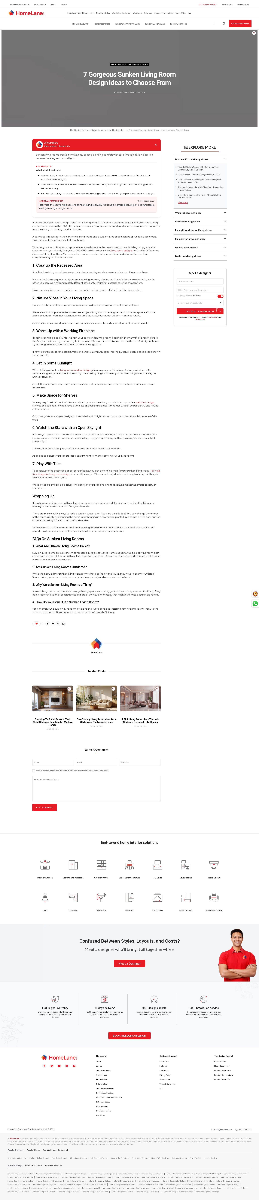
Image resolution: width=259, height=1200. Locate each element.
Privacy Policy (101, 1079)
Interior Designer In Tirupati (18, 1192)
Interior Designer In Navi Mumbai (122, 1184)
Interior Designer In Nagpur (70, 1184)
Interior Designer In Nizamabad (178, 1184)
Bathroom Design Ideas (188, 256)
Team (98, 1061)
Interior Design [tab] (14, 1165)
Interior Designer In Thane (210, 1188)
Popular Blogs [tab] (33, 1150)
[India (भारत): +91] (180, 290)
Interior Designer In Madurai (174, 1181)
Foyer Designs (195, 1158)
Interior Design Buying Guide (127, 24)
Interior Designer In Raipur (64, 1188)
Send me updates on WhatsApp (189, 296)
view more (183, 202)
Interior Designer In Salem (113, 1188)
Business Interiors (103, 1111)
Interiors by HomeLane (155, 24)
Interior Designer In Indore (207, 1177)
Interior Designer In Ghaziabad (100, 1177)
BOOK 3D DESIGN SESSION (200, 311)
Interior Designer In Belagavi (76, 1174)
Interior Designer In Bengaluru (103, 1174)
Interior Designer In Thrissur (236, 1188)
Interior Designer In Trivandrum (95, 1192)
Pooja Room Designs (140, 1158)
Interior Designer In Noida (204, 1184)
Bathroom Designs (179, 1158)
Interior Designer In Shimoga (138, 1188)
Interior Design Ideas (222, 1070)
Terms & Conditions (167, 1084)
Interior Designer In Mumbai (228, 1181)
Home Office (180, 13)
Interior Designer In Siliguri (163, 1188)
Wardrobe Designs (59, 1158)
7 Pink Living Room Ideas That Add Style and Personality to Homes (140, 721)
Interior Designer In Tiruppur (44, 1192)
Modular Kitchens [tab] (33, 1165)
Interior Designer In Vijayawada (149, 1192)
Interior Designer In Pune (41, 1188)
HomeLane (14, 1138)
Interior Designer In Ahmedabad (20, 1174)
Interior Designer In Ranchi (89, 1188)
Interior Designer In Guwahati (153, 1177)
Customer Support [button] (208, 4)
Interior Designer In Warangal (207, 1192)
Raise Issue (163, 1061)
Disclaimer (100, 1115)
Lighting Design (211, 1158)
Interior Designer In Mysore (18, 1184)
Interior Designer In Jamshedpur (20, 1181)
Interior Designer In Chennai (236, 1174)
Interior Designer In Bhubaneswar (179, 1174)
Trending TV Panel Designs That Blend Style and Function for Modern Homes (53, 722)
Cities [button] (63, 4)
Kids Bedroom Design (98, 1158)
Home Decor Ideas (102, 24)
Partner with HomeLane (19, 4)
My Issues (163, 1066)
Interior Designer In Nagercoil (45, 1184)
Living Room (137, 13)
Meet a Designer (129, 963)
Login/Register (243, 4)
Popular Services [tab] (15, 1150)
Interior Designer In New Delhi (151, 1184)
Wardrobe (116, 13)
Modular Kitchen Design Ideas (191, 159)
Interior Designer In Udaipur (122, 1192)
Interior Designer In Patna (17, 1188)
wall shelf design (144, 402)
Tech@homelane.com (105, 1088)
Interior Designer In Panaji (228, 1184)
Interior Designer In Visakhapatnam (179, 1192)
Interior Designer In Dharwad (47, 1177)
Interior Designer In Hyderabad (180, 1177)
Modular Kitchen (103, 13)
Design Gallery (88, 13)
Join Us (53, 4)
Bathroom (148, 13)
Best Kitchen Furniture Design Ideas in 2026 (199, 174)
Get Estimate (101, 1075)
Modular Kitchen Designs (39, 1158)
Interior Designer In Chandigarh (208, 1174)
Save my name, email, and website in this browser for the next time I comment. (72, 770)
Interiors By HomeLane (223, 1075)
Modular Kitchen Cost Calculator (109, 1097)
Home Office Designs (160, 1158)
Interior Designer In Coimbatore (20, 1177)
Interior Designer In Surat (187, 1188)
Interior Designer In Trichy (69, 1192)
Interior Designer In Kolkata (100, 1181)
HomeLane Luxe (74, 13)
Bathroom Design (103, 1102)
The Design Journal (80, 24)
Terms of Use (164, 1079)
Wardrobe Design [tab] (53, 1165)
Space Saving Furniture (163, 13)
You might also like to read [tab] (55, 1150)
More (189, 13)
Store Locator (227, 4)
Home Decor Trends (186, 247)
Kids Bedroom (102, 1106)
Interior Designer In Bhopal (152, 1174)
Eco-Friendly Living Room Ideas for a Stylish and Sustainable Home (96, 721)
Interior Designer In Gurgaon (127, 1177)
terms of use (200, 319)
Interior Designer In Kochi (75, 1181)
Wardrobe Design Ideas (188, 212)
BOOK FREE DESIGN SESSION (129, 1035)
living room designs (121, 250)
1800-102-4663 (245, 1130)
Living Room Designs (78, 1158)
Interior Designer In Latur (124, 1181)
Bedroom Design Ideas (187, 221)
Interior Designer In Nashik (95, 1184)
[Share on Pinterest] (254, 33)
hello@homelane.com (222, 1130)
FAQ (161, 1088)
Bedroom (126, 13)
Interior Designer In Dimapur (73, 1177)
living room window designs (75, 370)
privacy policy (213, 317)
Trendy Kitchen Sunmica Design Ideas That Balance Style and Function (198, 168)
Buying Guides (220, 1061)
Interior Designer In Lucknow (148, 1181)
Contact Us (163, 1070)
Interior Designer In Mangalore (201, 1181)
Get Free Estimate (240, 23)
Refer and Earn (40, 4)
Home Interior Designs (16, 1158)
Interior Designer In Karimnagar (49, 1181)
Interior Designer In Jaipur (231, 1177)
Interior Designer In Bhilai (128, 1174)
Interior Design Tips (178, 24)
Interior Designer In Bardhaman (49, 1174)
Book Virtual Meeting (104, 1093)
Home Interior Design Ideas (190, 238)
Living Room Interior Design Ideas (129, 64)
